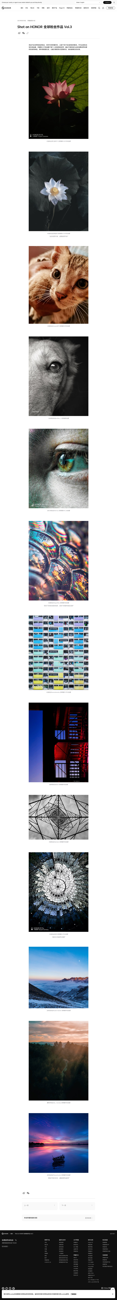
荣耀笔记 (90, 1253)
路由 (46, 1255)
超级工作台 (91, 1273)
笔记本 (32, 8)
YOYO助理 (90, 1262)
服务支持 (86, 8)
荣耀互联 (90, 1244)
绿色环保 (76, 1260)
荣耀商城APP (106, 1244)
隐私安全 (76, 1262)
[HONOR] (6, 1233)
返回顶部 (112, 1233)
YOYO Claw (91, 1264)
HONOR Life (48, 1262)
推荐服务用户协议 (63, 1262)
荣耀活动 (76, 1251)
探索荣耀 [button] (93, 8)
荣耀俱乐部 (78, 8)
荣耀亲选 (47, 1260)
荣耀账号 (90, 1251)
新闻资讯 (76, 1244)
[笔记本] (35, 8)
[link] (3, 1288)
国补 (22, 8)
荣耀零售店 (105, 1249)
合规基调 (76, 1273)
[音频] (50, 8)
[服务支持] (89, 8)
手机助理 (90, 1255)
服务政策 (61, 1242)
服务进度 (61, 1247)
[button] (6, 1288)
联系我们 (61, 1249)
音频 (48, 8)
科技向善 (76, 1266)
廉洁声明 (76, 1270)
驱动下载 (90, 1277)
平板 (38, 8)
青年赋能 (76, 1264)
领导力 (75, 1257)
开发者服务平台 (106, 1262)
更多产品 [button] (54, 8)
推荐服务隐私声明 (63, 1260)
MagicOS (62, 8)
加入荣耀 (76, 1247)
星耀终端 (105, 1264)
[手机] (28, 8)
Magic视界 (91, 1266)
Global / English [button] (80, 2)
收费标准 (61, 1244)
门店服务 (61, 1253)
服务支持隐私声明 (63, 1255)
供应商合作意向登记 (107, 1266)
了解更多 (73, 1294)
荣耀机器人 (70, 8)
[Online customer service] (113, 1290)
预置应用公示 (91, 1275)
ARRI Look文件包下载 (93, 1282)
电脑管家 (90, 1268)
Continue (107, 2)
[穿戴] (45, 8)
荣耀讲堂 (105, 1260)
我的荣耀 (90, 1247)
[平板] (40, 8)
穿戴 (43, 8)
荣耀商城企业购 (106, 1251)
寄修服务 (61, 1251)
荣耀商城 (110, 8)
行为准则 (76, 1268)
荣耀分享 (90, 1260)
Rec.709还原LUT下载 (93, 1279)
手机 (26, 8)
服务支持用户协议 (63, 1257)
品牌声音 (76, 1249)
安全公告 (76, 1275)
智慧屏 (46, 1253)
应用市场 (90, 1249)
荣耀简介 (76, 1242)
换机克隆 (90, 1257)
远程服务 (90, 1271)
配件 (46, 1257)
